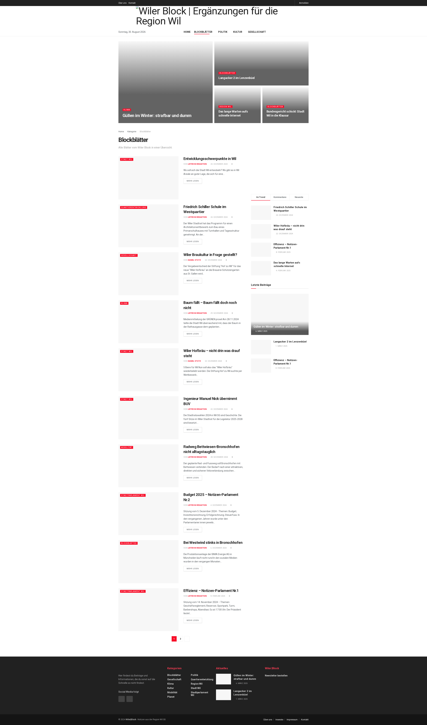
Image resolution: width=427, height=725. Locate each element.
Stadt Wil (126, 159)
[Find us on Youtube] (292, 3)
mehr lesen (194, 181)
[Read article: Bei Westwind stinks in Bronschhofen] (148, 561)
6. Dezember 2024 (218, 548)
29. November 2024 (219, 313)
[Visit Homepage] (213, 17)
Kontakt (132, 3)
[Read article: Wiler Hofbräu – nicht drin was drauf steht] (148, 369)
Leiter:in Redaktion (136, 122)
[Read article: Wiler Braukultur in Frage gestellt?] (148, 273)
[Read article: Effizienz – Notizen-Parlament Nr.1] (148, 609)
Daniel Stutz (194, 260)
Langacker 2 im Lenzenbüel (237, 78)
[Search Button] (307, 32)
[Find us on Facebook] (287, 3)
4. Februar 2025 (227, 122)
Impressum (292, 719)
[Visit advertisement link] (280, 158)
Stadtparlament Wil (133, 495)
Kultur (237, 32)
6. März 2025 (155, 122)
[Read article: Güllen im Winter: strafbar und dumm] (280, 314)
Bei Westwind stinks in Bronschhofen (213, 542)
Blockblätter (203, 32)
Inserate (279, 719)
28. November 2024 (219, 457)
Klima (127, 110)
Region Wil (226, 107)
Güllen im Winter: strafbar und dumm (157, 115)
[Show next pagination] (187, 639)
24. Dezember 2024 (219, 164)
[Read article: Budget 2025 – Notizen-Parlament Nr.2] (148, 513)
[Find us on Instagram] (283, 3)
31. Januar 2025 (275, 122)
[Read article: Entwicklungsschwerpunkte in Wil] (148, 177)
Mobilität (126, 447)
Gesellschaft (257, 32)
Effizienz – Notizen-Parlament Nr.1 (211, 591)
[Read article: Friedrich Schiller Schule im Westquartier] (148, 225)
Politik (222, 32)
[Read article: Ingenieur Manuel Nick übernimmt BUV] (148, 417)
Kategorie (131, 131)
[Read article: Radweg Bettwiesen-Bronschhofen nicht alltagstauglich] (148, 465)
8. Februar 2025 (217, 596)
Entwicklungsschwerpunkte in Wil (209, 159)
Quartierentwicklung (133, 207)
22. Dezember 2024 (213, 260)
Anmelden (304, 3)
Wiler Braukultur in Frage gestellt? (210, 255)
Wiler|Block (131, 719)
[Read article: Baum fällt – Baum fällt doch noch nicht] (148, 321)
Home (187, 32)
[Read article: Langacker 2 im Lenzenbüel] (261, 347)
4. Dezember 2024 (218, 505)
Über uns (122, 3)
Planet (170, 696)
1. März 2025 (226, 84)
